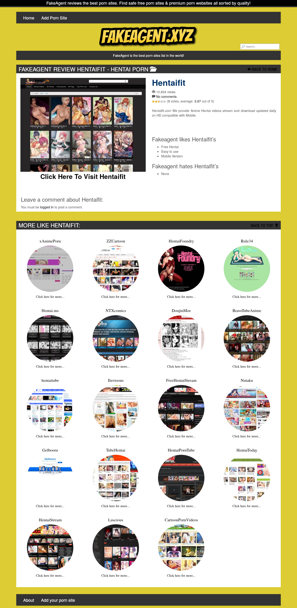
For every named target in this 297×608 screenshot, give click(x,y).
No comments (166, 96)
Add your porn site (58, 600)
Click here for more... (50, 296)
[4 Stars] (161, 101)
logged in (47, 207)
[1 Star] (153, 101)
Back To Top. (262, 225)
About (28, 600)
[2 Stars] (156, 101)
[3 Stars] (159, 101)
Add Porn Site (54, 18)
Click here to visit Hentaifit (83, 176)
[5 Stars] (164, 101)
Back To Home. (264, 69)
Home (28, 18)
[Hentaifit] (83, 125)
